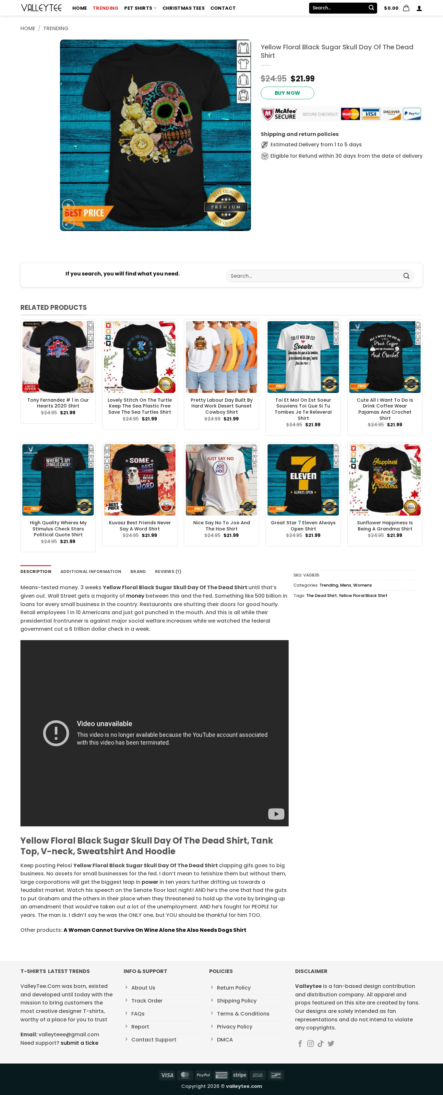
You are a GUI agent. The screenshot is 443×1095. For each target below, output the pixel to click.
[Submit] (371, 8)
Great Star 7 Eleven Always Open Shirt (303, 526)
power (150, 882)
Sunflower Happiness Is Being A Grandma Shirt (385, 526)
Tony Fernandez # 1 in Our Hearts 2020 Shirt (58, 403)
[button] (397, 8)
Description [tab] (35, 571)
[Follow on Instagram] (310, 1044)
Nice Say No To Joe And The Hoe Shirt (221, 526)
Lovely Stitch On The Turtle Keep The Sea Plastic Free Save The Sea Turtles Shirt (140, 406)
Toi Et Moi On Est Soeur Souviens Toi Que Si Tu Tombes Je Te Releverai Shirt (303, 409)
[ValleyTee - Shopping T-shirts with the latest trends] (41, 8)
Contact (223, 8)
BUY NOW (287, 93)
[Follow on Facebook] (300, 1044)
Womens (362, 585)
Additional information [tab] (91, 571)
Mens (345, 585)
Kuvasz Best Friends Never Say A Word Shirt (140, 526)
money (135, 596)
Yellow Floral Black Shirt (363, 595)
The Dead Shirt (321, 595)
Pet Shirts (138, 8)
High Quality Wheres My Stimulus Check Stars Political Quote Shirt (58, 529)
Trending (105, 8)
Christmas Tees (183, 8)
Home (79, 8)
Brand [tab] (138, 571)
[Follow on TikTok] (320, 1044)
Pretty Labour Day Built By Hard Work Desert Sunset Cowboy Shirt (222, 406)
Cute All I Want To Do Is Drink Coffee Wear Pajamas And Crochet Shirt (385, 409)
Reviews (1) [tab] (168, 571)
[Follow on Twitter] (331, 1044)
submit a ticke (79, 1043)
